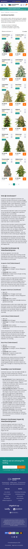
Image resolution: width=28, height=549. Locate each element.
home (2, 12)
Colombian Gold (5, 85)
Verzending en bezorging (20, 492)
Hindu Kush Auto (5, 135)
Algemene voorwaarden (17, 545)
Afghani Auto (19, 159)
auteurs (7, 496)
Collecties (7, 12)
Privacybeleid (8, 545)
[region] (14, 9)
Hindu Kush (18, 134)
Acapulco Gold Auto (6, 60)
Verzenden (21, 467)
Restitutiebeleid (20, 498)
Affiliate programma (7, 500)
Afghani (17, 109)
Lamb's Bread (19, 60)
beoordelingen (7, 498)
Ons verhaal (7, 492)
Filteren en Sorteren (6, 31)
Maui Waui (18, 84)
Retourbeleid (20, 496)
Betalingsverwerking (20, 494)
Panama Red (5, 159)
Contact (20, 500)
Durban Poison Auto (6, 110)
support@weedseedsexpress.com (17, 484)
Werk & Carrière (7, 494)
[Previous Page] (12, 184)
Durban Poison (6, 35)
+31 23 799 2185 (5, 484)
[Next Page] (16, 184)
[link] (9, 184)
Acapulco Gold (19, 35)
